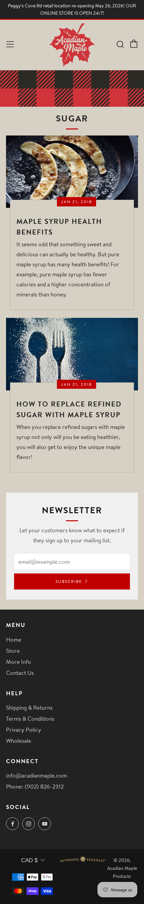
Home (13, 639)
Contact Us (20, 672)
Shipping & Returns (29, 707)
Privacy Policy (23, 729)
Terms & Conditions (30, 718)
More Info (18, 661)
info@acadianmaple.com (36, 775)
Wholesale (18, 740)
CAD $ (29, 860)
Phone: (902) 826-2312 (35, 786)
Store (13, 650)
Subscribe (69, 581)
